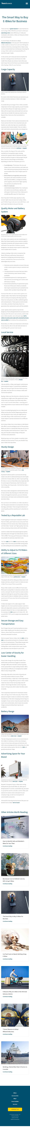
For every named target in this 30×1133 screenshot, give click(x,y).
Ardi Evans (19, 148)
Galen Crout (13, 736)
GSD (7, 541)
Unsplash (25, 148)
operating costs (5, 33)
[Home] (6, 3)
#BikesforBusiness (6, 42)
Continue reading (7, 846)
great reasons (14, 28)
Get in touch (16, 802)
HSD (14, 541)
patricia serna (17, 577)
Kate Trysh (15, 781)
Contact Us (15, 1109)
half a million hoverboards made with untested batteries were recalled (15, 318)
